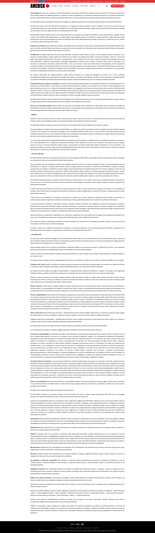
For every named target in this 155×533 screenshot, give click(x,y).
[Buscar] (98, 5)
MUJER (60, 6)
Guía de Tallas (86, 1)
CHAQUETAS (67, 6)
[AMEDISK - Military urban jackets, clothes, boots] (39, 6)
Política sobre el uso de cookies (78, 530)
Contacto (122, 1)
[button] (107, 6)
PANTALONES (84, 6)
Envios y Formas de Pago (111, 1)
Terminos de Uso (92, 530)
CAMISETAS (92, 6)
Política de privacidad (63, 530)
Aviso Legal (52, 530)
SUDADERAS (75, 6)
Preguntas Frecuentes (97, 1)
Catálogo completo (76, 1)
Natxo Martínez (111, 530)
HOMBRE (54, 6)
